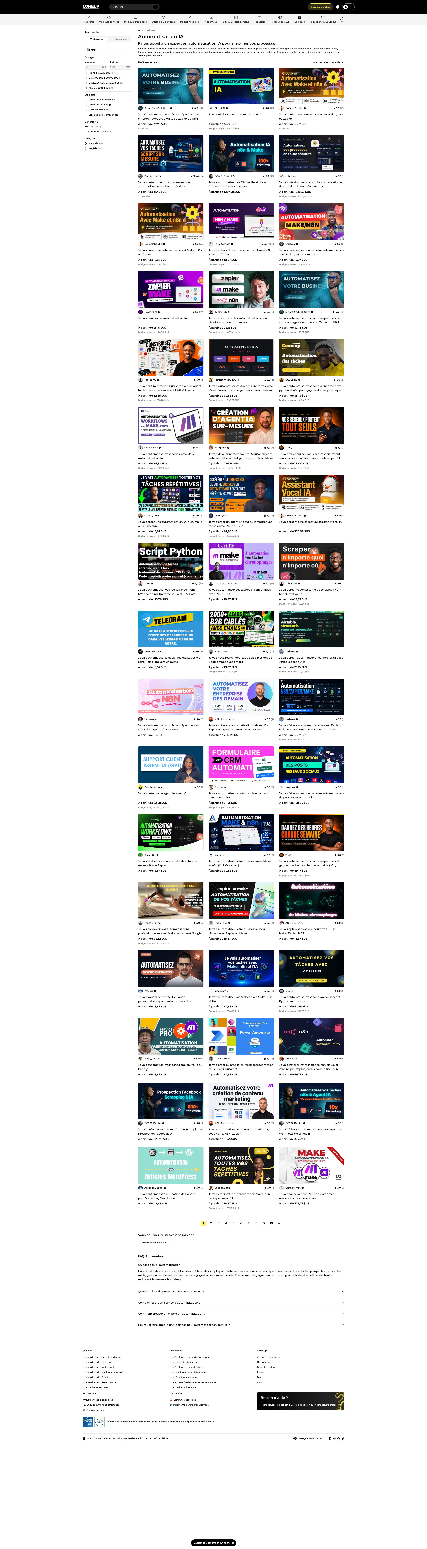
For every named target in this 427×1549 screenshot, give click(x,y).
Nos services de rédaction (97, 1377)
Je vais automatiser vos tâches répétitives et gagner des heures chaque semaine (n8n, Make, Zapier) (309, 865)
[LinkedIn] (330, 1438)
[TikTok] (343, 1438)
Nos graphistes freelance (184, 1362)
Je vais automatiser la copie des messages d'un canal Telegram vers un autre (170, 659)
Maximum (114, 62)
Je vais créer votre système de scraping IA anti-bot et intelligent (311, 592)
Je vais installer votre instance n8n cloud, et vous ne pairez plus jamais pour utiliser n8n (308, 1067)
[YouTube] (334, 1438)
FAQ (259, 1382)
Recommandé (332, 62)
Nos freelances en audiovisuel (187, 1367)
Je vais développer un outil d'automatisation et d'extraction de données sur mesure (311, 184)
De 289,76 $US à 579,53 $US (106, 82)
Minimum (90, 62)
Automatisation (97, 131)
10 (271, 1223)
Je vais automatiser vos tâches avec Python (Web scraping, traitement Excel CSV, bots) (167, 592)
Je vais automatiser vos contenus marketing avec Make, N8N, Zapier (239, 1131)
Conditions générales (123, 1438)
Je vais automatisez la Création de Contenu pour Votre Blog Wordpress (167, 1196)
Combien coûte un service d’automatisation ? (169, 1302)
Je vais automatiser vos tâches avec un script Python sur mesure (309, 999)
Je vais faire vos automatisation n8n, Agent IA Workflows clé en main (310, 1131)
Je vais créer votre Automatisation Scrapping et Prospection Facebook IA (170, 1131)
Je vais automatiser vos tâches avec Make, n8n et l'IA (240, 999)
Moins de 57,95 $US (102, 72)
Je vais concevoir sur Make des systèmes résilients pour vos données (306, 1196)
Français (96, 143)
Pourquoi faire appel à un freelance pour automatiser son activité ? (184, 1325)
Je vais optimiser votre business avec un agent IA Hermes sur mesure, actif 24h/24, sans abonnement (170, 390)
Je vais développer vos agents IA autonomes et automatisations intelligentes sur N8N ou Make (241, 456)
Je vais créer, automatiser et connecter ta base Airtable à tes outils (311, 659)
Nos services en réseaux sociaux (101, 1382)
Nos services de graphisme (98, 1362)
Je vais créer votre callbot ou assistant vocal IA (310, 521)
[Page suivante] (279, 1223)
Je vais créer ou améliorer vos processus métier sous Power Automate (241, 1067)
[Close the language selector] (233, 1543)
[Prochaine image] (200, 86)
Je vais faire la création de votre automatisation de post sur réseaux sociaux (311, 795)
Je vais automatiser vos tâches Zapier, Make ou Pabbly (170, 1067)
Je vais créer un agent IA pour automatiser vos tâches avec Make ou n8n (240, 524)
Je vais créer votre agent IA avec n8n (163, 793)
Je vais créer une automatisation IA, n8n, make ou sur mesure (170, 524)
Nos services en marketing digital (101, 1357)
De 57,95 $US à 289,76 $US (105, 77)
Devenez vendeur (321, 7)
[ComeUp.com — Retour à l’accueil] (91, 7)
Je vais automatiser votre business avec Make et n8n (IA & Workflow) (240, 863)
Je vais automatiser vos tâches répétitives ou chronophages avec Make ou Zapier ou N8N (168, 116)
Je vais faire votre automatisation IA (162, 318)
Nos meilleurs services (95, 1387)
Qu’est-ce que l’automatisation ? (160, 1264)
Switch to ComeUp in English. (212, 1542)
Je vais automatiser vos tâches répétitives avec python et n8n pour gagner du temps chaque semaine (311, 390)
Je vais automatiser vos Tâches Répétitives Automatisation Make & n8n (238, 184)
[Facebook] (338, 1438)
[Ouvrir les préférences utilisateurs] (351, 7)
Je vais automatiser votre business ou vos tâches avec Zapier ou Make (237, 931)
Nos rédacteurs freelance (184, 1377)
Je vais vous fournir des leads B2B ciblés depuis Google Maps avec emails (240, 659)
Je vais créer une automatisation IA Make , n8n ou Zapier (311, 116)
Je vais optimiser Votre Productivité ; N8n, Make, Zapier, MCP (307, 931)
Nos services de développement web (103, 1372)
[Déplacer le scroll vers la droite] (342, 19)
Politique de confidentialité (152, 1438)
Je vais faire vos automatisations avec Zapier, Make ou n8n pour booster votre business (309, 727)
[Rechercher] (155, 7)
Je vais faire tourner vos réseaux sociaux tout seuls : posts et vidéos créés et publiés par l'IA (309, 456)
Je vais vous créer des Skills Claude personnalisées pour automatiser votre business (164, 1001)
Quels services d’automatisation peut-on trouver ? (172, 1291)
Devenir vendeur (266, 1367)
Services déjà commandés (103, 114)
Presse (260, 1372)
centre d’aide (329, 1404)
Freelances (121, 39)
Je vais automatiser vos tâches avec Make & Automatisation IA (167, 456)
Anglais (95, 148)
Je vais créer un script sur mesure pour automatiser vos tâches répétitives (164, 184)
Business (150, 30)
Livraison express (98, 109)
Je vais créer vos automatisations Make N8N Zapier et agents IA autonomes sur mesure (239, 727)
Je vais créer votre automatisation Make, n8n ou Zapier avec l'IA (239, 1196)
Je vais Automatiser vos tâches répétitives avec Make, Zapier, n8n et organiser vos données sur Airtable (241, 390)
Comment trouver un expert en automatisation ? (171, 1313)
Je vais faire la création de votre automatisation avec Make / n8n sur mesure (311, 252)
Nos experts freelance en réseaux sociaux (193, 1382)
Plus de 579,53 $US (101, 88)
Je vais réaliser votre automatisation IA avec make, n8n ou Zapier (168, 863)
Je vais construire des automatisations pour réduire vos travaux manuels (238, 320)
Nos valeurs (263, 1362)
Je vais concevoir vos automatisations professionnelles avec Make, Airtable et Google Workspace (170, 933)
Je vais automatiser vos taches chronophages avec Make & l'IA (240, 592)
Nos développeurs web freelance (188, 1372)
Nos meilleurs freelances (184, 1387)
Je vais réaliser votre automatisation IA (235, 114)
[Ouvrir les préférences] (338, 7)
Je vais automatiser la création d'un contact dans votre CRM (238, 795)
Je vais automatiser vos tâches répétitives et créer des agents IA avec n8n (168, 727)
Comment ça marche (269, 1357)
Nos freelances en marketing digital (190, 1357)
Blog (259, 1377)
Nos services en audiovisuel (98, 1367)
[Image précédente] (142, 86)
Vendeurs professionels (102, 99)
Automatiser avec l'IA (154, 1242)
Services (98, 39)
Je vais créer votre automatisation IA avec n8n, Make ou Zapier (240, 252)
